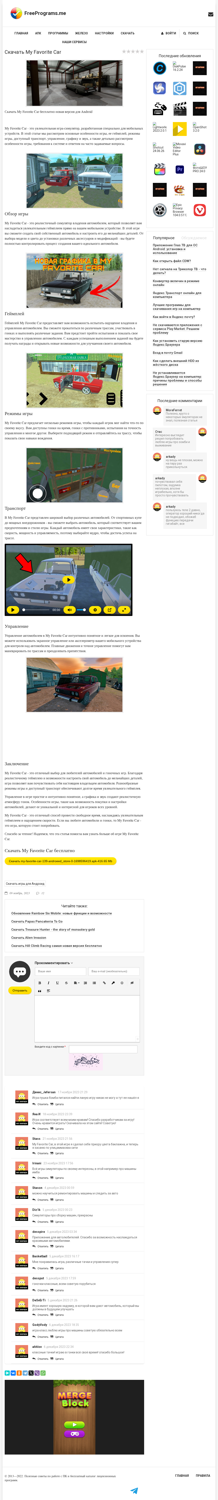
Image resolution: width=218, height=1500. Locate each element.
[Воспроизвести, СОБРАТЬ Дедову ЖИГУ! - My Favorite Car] (13, 610)
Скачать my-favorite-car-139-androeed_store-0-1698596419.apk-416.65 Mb (60, 861)
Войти (171, 33)
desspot (38, 1278)
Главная (21, 33)
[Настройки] (95, 610)
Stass (36, 1138)
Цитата (59, 1104)
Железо (81, 33)
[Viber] (37, 1373)
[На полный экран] (124, 610)
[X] (31, 1373)
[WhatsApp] (43, 1373)
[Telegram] (25, 1373)
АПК (38, 33)
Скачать (128, 33)
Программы (58, 33)
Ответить (42, 1104)
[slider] (35, 610)
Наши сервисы (74, 42)
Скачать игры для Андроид (25, 883)
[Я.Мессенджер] (7, 1373)
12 (42, 893)
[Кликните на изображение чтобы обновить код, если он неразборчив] (86, 1069)
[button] (40, 983)
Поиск (193, 33)
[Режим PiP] (109, 610)
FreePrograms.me (45, 13)
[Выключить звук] (69, 610)
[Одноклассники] (19, 1373)
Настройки (104, 33)
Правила (203, 1475)
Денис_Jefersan (44, 1092)
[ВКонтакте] (13, 1373)
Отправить (20, 990)
